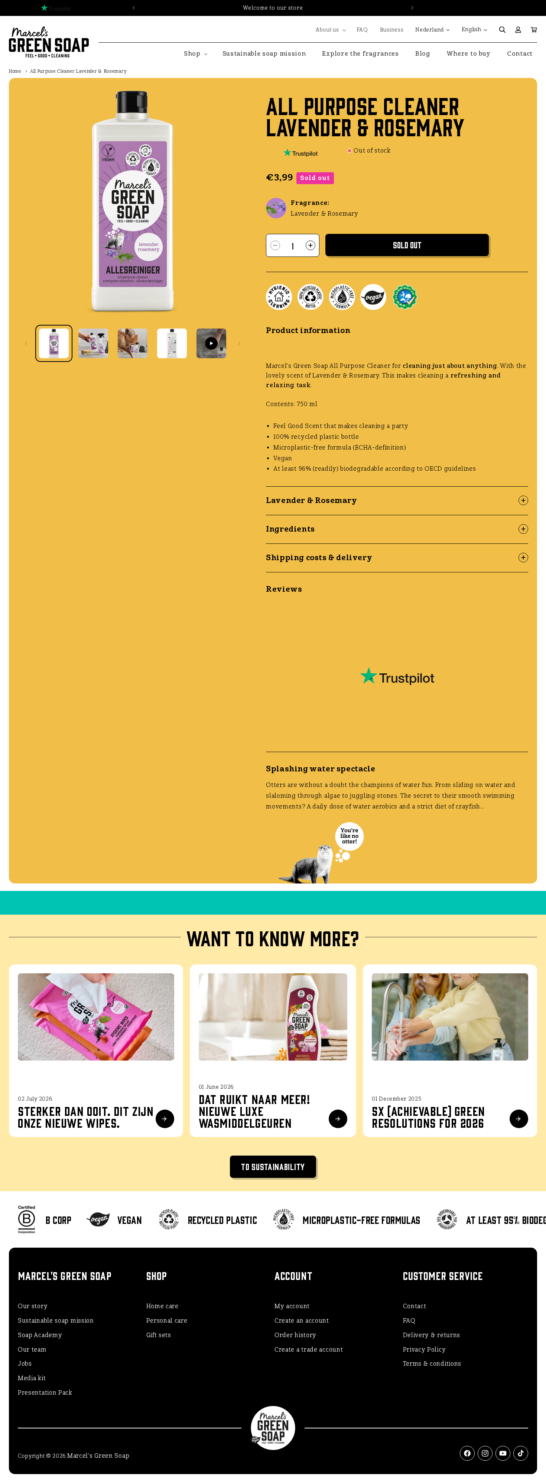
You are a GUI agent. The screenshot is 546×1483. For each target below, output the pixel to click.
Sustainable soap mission (56, 1320)
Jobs (25, 1363)
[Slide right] (239, 343)
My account (292, 1306)
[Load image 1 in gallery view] (54, 343)
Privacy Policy (424, 1349)
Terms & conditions (432, 1363)
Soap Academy (40, 1335)
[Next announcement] (412, 8)
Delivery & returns (432, 1335)
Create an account (301, 1320)
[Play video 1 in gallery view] (211, 343)
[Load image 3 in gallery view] (132, 343)
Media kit (32, 1378)
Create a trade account (308, 1349)
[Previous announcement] (134, 8)
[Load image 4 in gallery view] (172, 343)
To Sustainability (273, 1166)
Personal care (167, 1320)
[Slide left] (26, 343)
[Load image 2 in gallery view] (93, 343)
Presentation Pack (45, 1392)
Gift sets (158, 1335)
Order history (295, 1335)
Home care (162, 1306)
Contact (414, 1306)
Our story (33, 1306)
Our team (32, 1349)
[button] (330, 30)
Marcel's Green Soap (98, 1455)
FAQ (409, 1320)
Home (15, 71)
